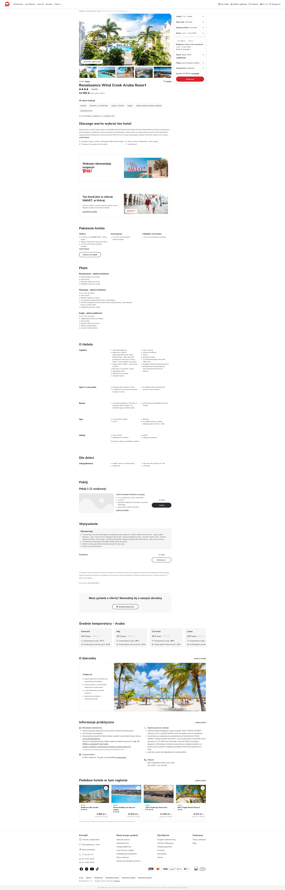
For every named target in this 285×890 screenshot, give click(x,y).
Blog (194, 843)
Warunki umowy (123, 839)
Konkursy (161, 850)
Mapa (87, 81)
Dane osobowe (122, 857)
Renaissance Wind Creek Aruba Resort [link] (114, 11)
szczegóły (195, 73)
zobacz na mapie (90, 254)
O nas (81, 878)
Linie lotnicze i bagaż (125, 850)
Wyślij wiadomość (126, 607)
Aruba (99, 11)
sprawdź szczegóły (89, 212)
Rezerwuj (190, 79)
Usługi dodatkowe (123, 847)
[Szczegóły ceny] (104, 93)
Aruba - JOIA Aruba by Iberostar (155, 786)
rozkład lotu (181, 58)
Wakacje (82, 11)
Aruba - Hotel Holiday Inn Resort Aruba (125, 786)
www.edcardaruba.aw (91, 739)
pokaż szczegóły (122, 510)
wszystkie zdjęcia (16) (91, 62)
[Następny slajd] (206, 637)
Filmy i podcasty (199, 839)
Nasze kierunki (91, 11)
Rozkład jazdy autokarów (126, 854)
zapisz (168, 81)
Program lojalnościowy (166, 839)
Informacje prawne (145, 878)
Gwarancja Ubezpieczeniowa (128, 861)
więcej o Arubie (200, 658)
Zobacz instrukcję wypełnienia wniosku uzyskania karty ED (106, 747)
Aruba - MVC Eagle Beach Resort (188, 786)
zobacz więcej (200, 722)
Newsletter (161, 854)
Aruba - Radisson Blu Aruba (89, 786)
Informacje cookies (128, 878)
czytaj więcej (84, 137)
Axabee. (117, 881)
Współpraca (98, 878)
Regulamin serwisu (112, 878)
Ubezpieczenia (122, 843)
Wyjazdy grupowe (164, 847)
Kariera (88, 878)
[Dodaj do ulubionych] (106, 788)
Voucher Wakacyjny (165, 843)
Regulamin (183, 887)
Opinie (160, 857)
